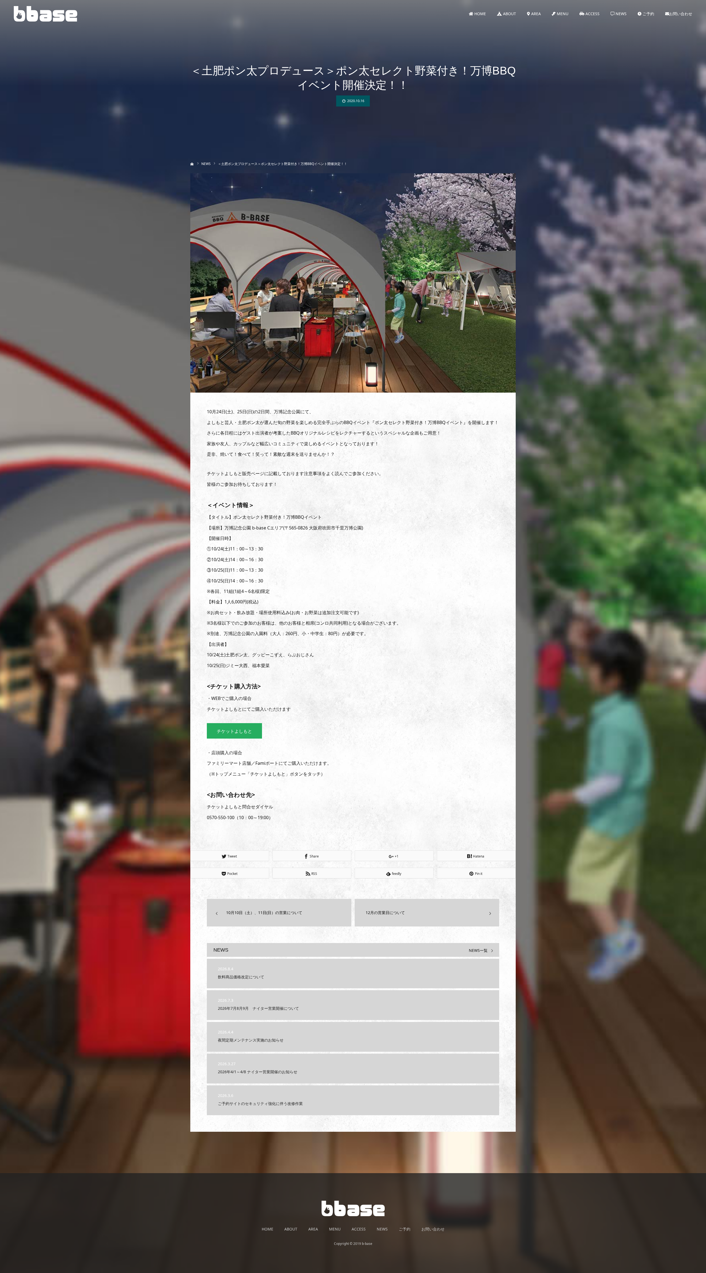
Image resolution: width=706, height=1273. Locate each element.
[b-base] (45, 14)
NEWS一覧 (478, 951)
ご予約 (647, 13)
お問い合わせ (680, 13)
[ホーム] (192, 163)
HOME (479, 13)
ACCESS (592, 13)
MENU (562, 13)
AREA (535, 13)
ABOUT (509, 13)
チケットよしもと (234, 731)
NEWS (620, 13)
